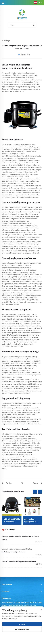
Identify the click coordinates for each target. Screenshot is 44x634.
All (22, 483)
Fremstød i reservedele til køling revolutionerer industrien (19, 561)
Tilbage (7, 41)
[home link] (22, 14)
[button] (35, 492)
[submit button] (33, 25)
